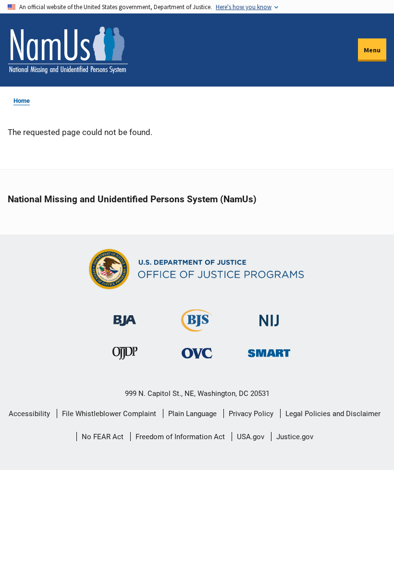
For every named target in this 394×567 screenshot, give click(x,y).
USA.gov (250, 436)
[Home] (68, 50)
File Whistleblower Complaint (109, 413)
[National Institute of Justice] (269, 316)
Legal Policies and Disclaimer (333, 413)
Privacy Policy (251, 413)
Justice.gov (294, 436)
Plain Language (192, 413)
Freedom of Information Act (180, 436)
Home (21, 100)
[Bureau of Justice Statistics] (196, 327)
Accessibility (29, 413)
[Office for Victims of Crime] (197, 352)
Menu (372, 50)
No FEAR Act (102, 436)
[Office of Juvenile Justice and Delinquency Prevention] (124, 355)
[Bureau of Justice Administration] (124, 315)
